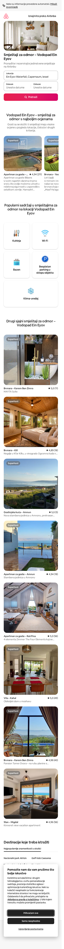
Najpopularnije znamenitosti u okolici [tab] (22, 848)
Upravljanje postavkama (30, 929)
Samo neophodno (31, 921)
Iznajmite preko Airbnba (42, 16)
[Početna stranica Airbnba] (6, 16)
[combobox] (30, 77)
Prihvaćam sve (30, 913)
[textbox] (17, 87)
